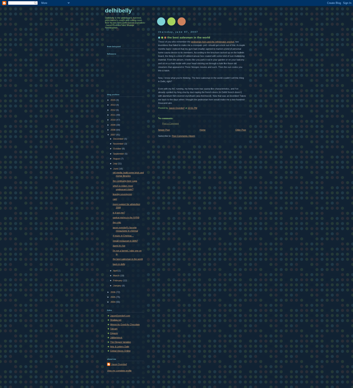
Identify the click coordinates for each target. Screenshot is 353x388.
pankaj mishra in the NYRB (126, 217)
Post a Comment (170, 123)
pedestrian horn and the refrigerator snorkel (212, 41)
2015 (113, 100)
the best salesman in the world (128, 259)
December (118, 139)
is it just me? (119, 212)
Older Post (240, 130)
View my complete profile (119, 370)
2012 (113, 110)
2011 (113, 115)
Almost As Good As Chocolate (125, 324)
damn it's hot (119, 245)
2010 (113, 120)
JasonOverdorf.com (120, 315)
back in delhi (119, 264)
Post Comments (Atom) (183, 136)
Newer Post (164, 130)
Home (203, 130)
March (116, 275)
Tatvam (113, 328)
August (117, 158)
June (116, 168)
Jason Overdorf (119, 364)
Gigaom (114, 333)
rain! (115, 199)
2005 (113, 297)
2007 (113, 134)
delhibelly (118, 10)
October (117, 148)
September (119, 154)
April (115, 270)
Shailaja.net (115, 320)
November (118, 143)
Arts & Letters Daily (119, 346)
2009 (113, 125)
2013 (113, 105)
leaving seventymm (122, 194)
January (117, 285)
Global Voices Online (120, 351)
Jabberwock (116, 337)
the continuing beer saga (125, 181)
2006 (113, 292)
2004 (113, 302)
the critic (117, 222)
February (118, 280)
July (115, 163)
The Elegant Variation (120, 342)
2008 (113, 130)
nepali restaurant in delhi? (125, 241)
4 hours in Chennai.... (123, 235)
